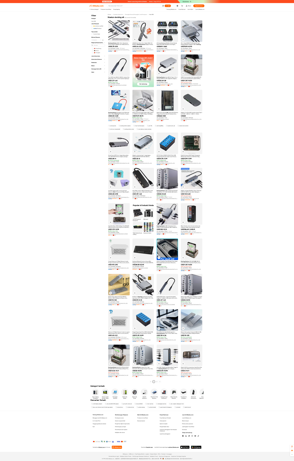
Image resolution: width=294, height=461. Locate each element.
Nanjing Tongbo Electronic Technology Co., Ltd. (119, 197)
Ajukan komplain (163, 423)
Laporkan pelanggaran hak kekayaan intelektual (168, 430)
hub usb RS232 (139, 403)
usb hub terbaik (152, 407)
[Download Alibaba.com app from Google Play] (196, 447)
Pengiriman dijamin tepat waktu (122, 423)
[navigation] (98, 198)
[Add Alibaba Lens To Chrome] (117, 447)
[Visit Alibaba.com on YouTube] (195, 436)
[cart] (182, 6)
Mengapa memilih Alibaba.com (100, 418)
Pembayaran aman (119, 418)
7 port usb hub (150, 403)
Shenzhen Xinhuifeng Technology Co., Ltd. (118, 119)
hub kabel (178, 407)
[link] (292, 446)
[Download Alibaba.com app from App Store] (184, 447)
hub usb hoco (120, 407)
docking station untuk (129, 129)
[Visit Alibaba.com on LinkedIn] (186, 436)
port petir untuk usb (127, 403)
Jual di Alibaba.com (186, 418)
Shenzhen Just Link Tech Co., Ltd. (165, 83)
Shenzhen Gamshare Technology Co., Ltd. (191, 163)
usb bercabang (141, 407)
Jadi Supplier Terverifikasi (188, 426)
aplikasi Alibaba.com (173, 447)
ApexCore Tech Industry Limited (140, 267)
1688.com (131, 454)
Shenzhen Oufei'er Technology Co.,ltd (190, 198)
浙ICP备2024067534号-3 (186, 458)
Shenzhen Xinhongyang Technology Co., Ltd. (118, 163)
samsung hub (113, 125)
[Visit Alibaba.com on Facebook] (183, 436)
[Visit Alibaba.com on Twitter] (189, 436)
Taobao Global (153, 454)
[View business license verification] (161, 458)
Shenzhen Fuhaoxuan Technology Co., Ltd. (191, 85)
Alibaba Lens (101, 447)
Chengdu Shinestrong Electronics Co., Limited (191, 119)
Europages (169, 454)
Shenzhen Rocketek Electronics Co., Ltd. (190, 49)
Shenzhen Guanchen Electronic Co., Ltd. (142, 197)
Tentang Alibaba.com (98, 414)
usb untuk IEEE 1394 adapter (113, 403)
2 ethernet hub (130, 407)
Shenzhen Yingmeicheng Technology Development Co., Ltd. (119, 49)
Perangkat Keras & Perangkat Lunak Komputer (136, 14)
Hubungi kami (163, 420)
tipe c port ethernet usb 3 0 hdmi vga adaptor (103, 407)
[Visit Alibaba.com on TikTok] (198, 436)
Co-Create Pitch (96, 420)
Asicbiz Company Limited (163, 119)
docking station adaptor (125, 125)
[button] (163, 6)
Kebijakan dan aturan (120, 432)
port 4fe (150, 125)
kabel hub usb (188, 407)
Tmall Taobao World (139, 454)
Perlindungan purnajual (120, 426)
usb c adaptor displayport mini (177, 403)
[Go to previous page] (150, 381)
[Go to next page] (159, 381)
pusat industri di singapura (166, 407)
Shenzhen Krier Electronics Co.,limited (117, 85)
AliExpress (125, 454)
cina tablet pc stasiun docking (144, 129)
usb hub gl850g (160, 125)
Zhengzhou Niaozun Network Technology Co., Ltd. (167, 49)
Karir (94, 426)
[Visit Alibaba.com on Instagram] (192, 436)
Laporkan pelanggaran (165, 433)
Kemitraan (184, 429)
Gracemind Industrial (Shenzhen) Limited (118, 233)
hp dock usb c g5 (171, 125)
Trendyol (163, 454)
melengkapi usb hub (162, 403)
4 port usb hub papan (139, 125)
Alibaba (109, 14)
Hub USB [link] (151, 14)
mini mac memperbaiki (115, 129)
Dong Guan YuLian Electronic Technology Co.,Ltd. (143, 49)
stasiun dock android (183, 125)
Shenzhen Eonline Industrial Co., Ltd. (141, 120)
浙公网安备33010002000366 (172, 458)
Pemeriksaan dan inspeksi (121, 429)
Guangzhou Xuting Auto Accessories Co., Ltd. (167, 269)
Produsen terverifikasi (142, 418)
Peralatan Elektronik (118, 14)
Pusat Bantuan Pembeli (165, 418)
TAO (159, 454)
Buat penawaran (141, 420)
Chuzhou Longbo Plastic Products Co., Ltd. (118, 267)
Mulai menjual (185, 420)
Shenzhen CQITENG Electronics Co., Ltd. (142, 163)
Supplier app (149, 447)
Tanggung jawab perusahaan (99, 423)
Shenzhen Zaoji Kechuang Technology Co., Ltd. (167, 198)
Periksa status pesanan (187, 423)
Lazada (147, 454)
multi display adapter (97, 403)
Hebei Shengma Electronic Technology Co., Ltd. (191, 232)
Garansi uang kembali (120, 420)
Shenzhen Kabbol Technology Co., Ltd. (166, 163)
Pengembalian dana (164, 426)
